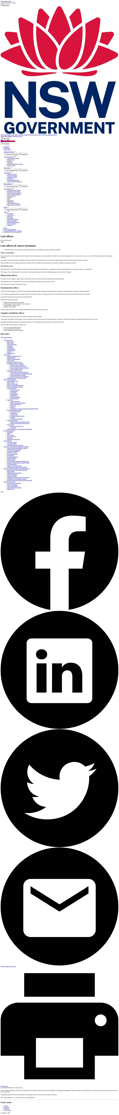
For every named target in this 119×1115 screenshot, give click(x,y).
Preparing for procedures (13, 439)
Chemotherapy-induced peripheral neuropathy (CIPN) (24, 408)
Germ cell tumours (12, 344)
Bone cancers (10, 341)
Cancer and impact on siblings (18, 375)
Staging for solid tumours (13, 359)
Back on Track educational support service (18, 461)
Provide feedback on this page (8, 966)
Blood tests (10, 432)
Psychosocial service (12, 454)
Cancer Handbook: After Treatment (13, 231)
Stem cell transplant (15, 397)
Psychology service (12, 452)
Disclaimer (6, 1108)
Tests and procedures (9, 430)
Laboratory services (12, 177)
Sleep (8, 199)
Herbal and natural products (17, 416)
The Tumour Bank (12, 464)
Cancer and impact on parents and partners (21, 373)
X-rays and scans (11, 436)
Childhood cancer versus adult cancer (16, 378)
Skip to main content (6, 1)
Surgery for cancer (15, 389)
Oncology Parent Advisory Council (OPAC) (18, 462)
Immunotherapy (14, 394)
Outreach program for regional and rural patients (19, 429)
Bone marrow (10, 435)
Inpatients (9, 161)
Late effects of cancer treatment (15, 445)
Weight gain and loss (15, 404)
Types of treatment (12, 388)
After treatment (8, 441)
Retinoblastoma (11, 350)
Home (5, 228)
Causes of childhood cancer (14, 356)
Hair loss (12, 407)
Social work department (13, 451)
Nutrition (9, 197)
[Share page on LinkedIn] (59, 728)
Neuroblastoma (11, 349)
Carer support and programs (14, 487)
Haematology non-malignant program (16, 479)
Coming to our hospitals (13, 158)
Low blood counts (15, 401)
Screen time (10, 200)
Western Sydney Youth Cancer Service (17, 467)
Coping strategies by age (16, 369)
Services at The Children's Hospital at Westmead (16, 446)
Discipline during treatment (17, 365)
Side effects (10, 400)
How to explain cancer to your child (19, 368)
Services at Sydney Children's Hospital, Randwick (17, 468)
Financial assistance (12, 484)
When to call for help (12, 384)
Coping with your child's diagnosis (19, 372)
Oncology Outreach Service (14, 465)
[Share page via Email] (59, 965)
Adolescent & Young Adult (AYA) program (18, 477)
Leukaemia (10, 346)
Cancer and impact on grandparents (19, 376)
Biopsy (9, 433)
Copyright (6, 1107)
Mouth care (13, 406)
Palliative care (10, 489)
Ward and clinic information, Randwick (17, 470)
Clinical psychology (12, 474)
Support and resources (9, 481)
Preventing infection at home (14, 410)
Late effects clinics (12, 443)
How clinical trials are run (17, 426)
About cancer (7, 354)
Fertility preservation (12, 420)
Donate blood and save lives (14, 362)
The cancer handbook (6, 337)
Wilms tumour (10, 353)
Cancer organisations (12, 486)
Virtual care (10, 162)
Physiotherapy (10, 455)
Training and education (13, 180)
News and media (11, 223)
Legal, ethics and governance (14, 181)
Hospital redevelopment (13, 222)
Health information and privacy (15, 164)
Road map (13, 427)
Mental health (10, 202)
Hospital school (11, 460)
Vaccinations (13, 413)
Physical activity (11, 196)
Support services (11, 165)
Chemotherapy (14, 391)
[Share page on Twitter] (59, 846)
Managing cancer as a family (14, 370)
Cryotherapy (13, 392)
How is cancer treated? (10, 379)
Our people (10, 213)
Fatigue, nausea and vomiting (17, 403)
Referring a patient (12, 174)
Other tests (10, 438)
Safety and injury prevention (14, 193)
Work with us (10, 215)
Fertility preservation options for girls (19, 422)
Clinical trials (10, 424)
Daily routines (10, 382)
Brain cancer (10, 343)
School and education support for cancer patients (19, 480)
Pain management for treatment (15, 387)
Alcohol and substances (13, 203)
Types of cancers (8, 340)
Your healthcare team (12, 381)
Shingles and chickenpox (16, 419)
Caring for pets (14, 414)
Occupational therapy (12, 457)
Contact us (10, 225)
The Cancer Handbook (10, 229)
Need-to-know (11, 159)
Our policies (10, 178)
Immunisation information (13, 191)
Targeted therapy (14, 398)
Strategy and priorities (12, 219)
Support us (10, 216)
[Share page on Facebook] (59, 610)
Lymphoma (10, 347)
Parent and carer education (14, 205)
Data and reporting (12, 221)
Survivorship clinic (12, 476)
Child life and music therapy (14, 449)
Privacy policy (7, 1110)
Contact (6, 1105)
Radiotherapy (13, 395)
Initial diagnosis (11, 357)
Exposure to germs (15, 411)
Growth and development (13, 194)
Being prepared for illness (13, 190)
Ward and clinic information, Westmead (17, 448)
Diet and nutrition (11, 458)
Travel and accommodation (14, 483)
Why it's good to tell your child (18, 366)
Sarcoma (9, 351)
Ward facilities (10, 471)
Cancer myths (10, 360)
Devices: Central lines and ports (15, 385)
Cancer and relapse (12, 442)
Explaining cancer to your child (15, 363)
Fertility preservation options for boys (19, 423)
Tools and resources (12, 175)
